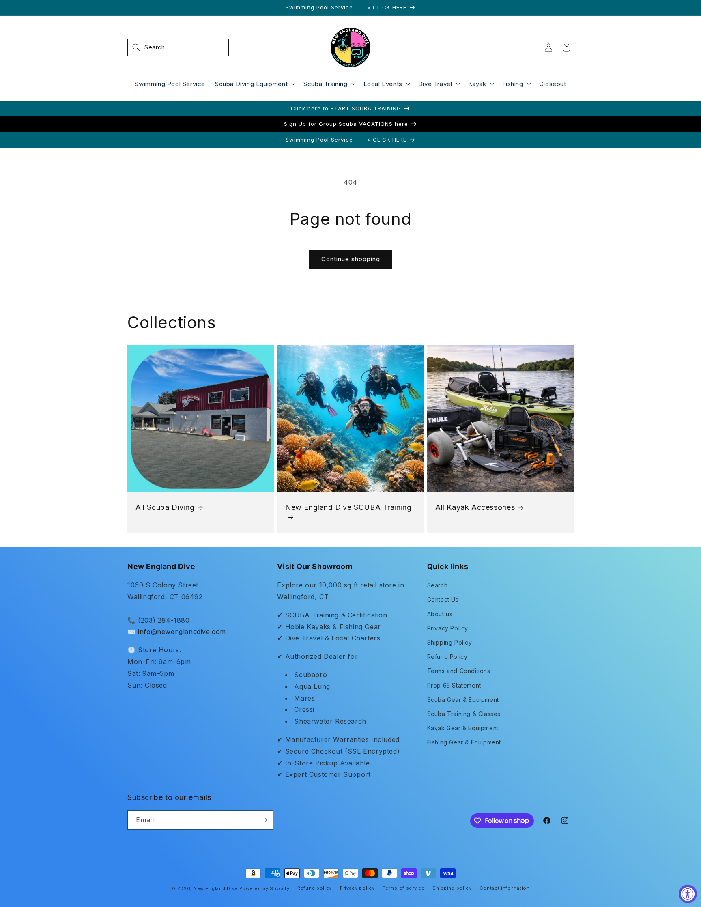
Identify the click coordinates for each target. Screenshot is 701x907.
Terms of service (403, 888)
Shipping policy (452, 888)
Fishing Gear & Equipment (464, 742)
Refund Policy (447, 656)
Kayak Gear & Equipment (463, 727)
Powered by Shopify (264, 888)
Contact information (504, 888)
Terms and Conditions (458, 670)
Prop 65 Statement (454, 685)
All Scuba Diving (165, 507)
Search (437, 585)
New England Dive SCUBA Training (348, 507)
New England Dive (216, 888)
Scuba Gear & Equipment (463, 699)
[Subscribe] (264, 820)
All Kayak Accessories (475, 507)
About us (440, 613)
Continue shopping (350, 259)
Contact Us (443, 599)
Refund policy (314, 888)
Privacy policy (357, 888)
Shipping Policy (449, 642)
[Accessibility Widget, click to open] (688, 894)
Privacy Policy (447, 628)
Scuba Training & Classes (464, 713)
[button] (178, 47)
